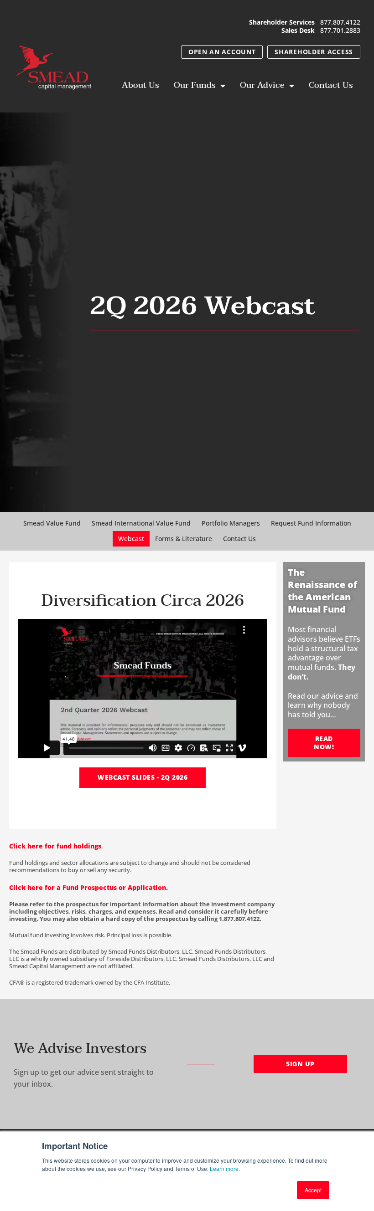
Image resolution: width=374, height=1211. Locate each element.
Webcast (131, 538)
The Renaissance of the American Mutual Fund (322, 590)
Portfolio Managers (231, 523)
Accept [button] (313, 1190)
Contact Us (331, 85)
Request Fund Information (311, 523)
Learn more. (225, 1168)
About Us (140, 85)
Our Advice (262, 85)
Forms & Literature (183, 538)
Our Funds (195, 85)
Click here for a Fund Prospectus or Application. (89, 887)
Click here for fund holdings (55, 846)
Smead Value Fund (52, 523)
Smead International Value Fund (141, 523)
